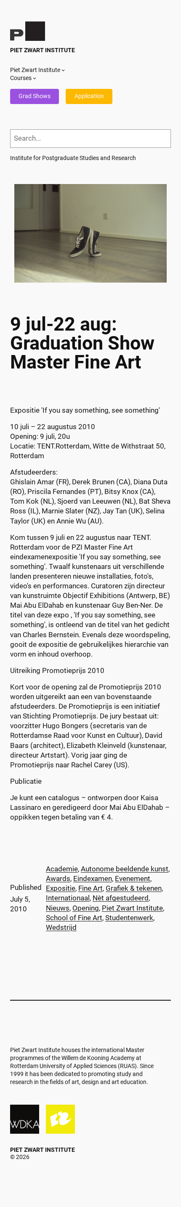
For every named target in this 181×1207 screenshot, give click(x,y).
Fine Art (90, 888)
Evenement (132, 879)
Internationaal (68, 898)
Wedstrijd (61, 928)
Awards (58, 879)
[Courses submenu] (34, 78)
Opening (85, 908)
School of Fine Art (74, 918)
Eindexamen (92, 879)
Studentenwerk (129, 918)
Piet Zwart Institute (42, 50)
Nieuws (57, 908)
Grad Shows (35, 96)
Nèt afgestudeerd (121, 898)
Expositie (60, 888)
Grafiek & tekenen (134, 888)
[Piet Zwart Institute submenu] (63, 70)
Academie (62, 869)
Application (89, 96)
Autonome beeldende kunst (124, 869)
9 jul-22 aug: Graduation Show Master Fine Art (82, 343)
